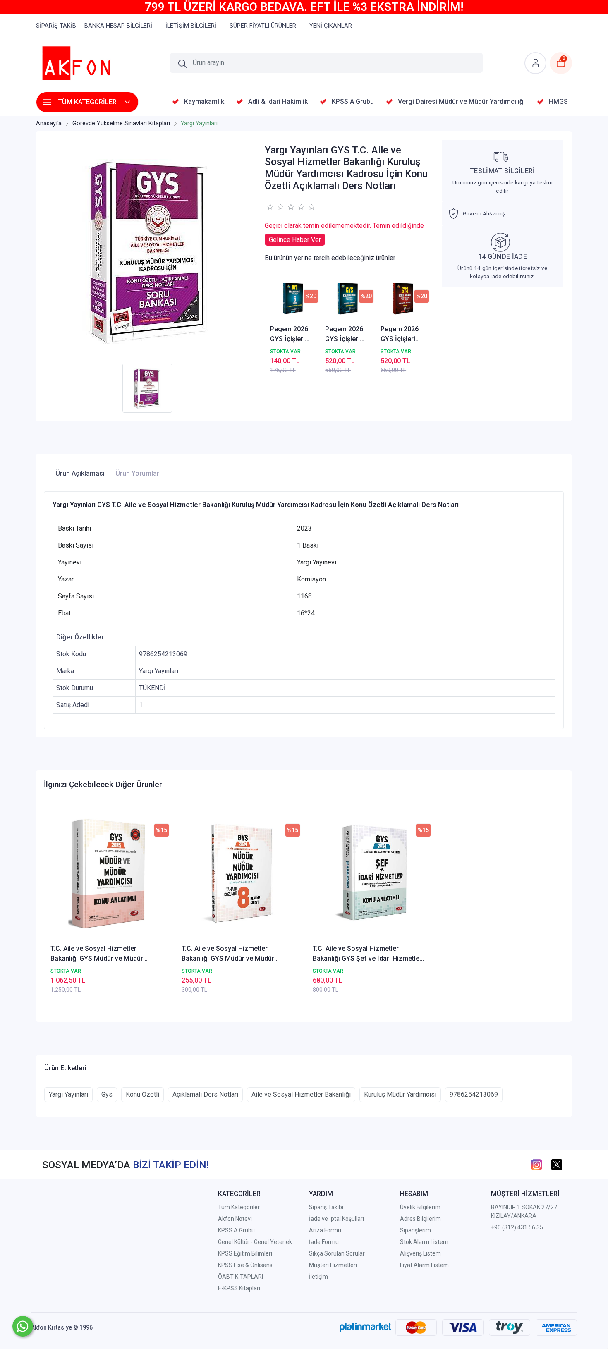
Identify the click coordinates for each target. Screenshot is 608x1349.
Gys (107, 1094)
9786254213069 (474, 1094)
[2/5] (275, 207)
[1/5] (270, 207)
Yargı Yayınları (68, 1094)
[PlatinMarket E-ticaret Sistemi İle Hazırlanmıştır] (365, 1327)
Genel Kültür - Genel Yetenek (255, 1242)
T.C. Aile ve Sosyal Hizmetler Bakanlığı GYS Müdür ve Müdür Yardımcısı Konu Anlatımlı (96, 954)
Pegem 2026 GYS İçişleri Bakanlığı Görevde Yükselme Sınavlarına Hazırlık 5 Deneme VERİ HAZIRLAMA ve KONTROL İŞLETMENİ (290, 334)
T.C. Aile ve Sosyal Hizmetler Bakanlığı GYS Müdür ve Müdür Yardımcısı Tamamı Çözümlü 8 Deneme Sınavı (228, 954)
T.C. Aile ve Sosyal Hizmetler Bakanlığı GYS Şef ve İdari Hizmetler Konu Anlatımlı (367, 954)
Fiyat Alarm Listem (424, 1265)
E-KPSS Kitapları (239, 1288)
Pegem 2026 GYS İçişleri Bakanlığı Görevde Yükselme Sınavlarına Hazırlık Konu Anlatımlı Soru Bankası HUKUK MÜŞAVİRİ (346, 334)
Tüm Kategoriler (239, 1207)
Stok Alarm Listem (424, 1242)
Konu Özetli (142, 1094)
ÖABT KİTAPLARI (240, 1276)
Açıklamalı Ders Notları (205, 1094)
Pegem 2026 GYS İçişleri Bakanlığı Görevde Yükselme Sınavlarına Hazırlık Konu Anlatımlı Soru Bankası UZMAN (402, 334)
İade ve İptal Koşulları (336, 1218)
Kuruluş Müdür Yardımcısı (400, 1094)
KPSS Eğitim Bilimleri (245, 1253)
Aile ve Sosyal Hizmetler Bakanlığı (301, 1094)
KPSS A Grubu (236, 1230)
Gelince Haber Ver (295, 240)
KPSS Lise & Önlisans (245, 1265)
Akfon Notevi (235, 1218)
